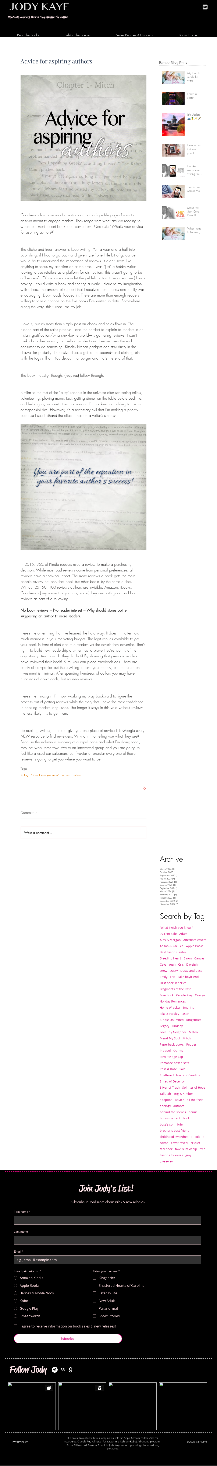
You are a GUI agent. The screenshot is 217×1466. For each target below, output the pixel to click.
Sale (182, 1069)
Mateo (193, 1032)
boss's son (167, 1124)
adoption (166, 1100)
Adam (183, 933)
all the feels (195, 1100)
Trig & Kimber (183, 1093)
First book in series (173, 983)
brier (180, 1124)
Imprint (188, 1007)
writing (25, 775)
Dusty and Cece (191, 970)
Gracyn (200, 995)
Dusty (174, 970)
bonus (193, 1112)
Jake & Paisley (169, 1013)
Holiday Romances (173, 1001)
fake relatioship (186, 1149)
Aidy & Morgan (170, 940)
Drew (163, 970)
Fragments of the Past (175, 989)
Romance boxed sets (174, 1063)
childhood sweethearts (176, 1136)
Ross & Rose (168, 1069)
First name (22, 1211)
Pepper (191, 1044)
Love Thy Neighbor (173, 1032)
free (202, 1149)
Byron (188, 958)
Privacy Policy (20, 1442)
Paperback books (172, 1044)
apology (165, 1106)
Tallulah (165, 1093)
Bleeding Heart (170, 958)
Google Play (184, 995)
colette (199, 1136)
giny (188, 1155)
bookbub (189, 1118)
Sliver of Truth (170, 1087)
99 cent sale (168, 933)
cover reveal (179, 1143)
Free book (167, 995)
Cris (181, 964)
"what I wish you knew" (45, 775)
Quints (178, 1050)
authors (77, 775)
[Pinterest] (55, 1370)
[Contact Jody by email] (205, 7)
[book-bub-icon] (63, 1370)
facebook (166, 1149)
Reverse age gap (171, 1057)
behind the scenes (173, 1112)
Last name (21, 1231)
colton (164, 1143)
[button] (28, 35)
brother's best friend (174, 1130)
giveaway (166, 1161)
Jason (185, 1013)
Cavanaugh (168, 964)
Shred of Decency (172, 1081)
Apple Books (194, 946)
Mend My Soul (170, 1038)
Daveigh (192, 964)
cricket (195, 1143)
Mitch (187, 1038)
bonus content (170, 1118)
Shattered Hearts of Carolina (180, 1075)
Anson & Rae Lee (172, 946)
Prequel (165, 1050)
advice (66, 775)
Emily (163, 977)
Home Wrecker (170, 1007)
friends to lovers (171, 1155)
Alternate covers (194, 940)
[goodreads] (71, 1370)
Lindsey (177, 1026)
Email (18, 1251)
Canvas (199, 958)
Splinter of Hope (193, 1087)
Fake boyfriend (188, 977)
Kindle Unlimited (172, 1020)
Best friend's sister (173, 952)
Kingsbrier (193, 1020)
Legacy (164, 1026)
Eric (172, 977)
